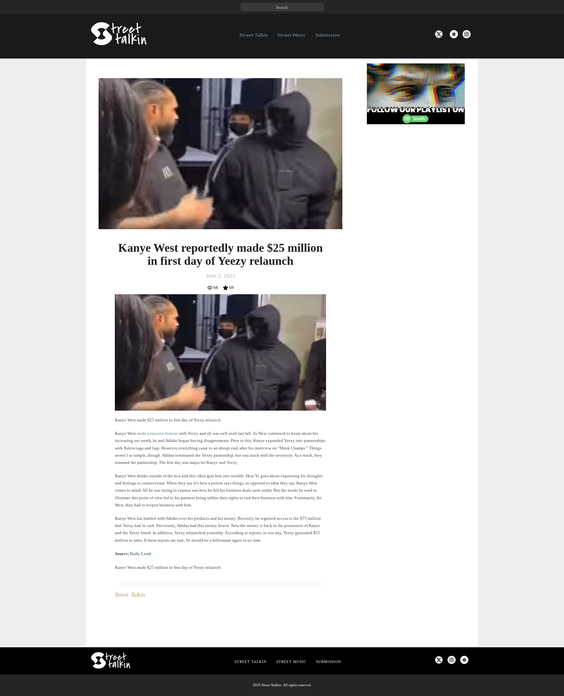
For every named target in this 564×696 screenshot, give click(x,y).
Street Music (291, 35)
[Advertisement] (415, 238)
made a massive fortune (157, 433)
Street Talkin (253, 35)
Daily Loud (140, 553)
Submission (327, 35)
